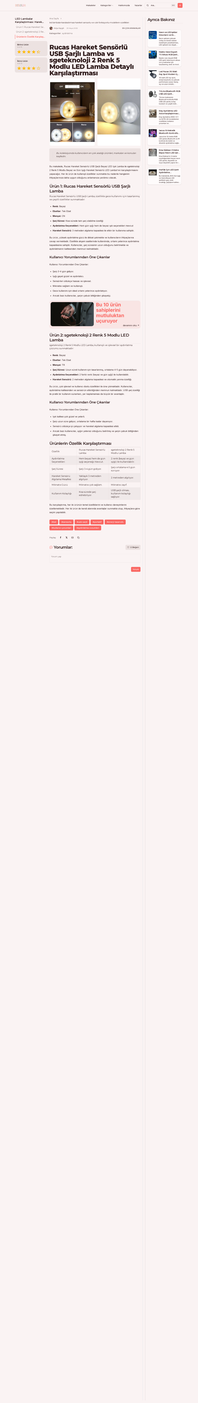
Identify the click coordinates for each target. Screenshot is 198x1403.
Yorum (136, 569)
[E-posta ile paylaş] (72, 537)
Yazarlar (138, 5)
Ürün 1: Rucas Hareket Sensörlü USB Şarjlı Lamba (30, 27)
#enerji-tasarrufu (115, 522)
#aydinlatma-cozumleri (88, 528)
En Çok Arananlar (131, 28)
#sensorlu (66, 522)
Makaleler (91, 5)
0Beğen (134, 547)
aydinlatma (67, 33)
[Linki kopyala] (78, 537)
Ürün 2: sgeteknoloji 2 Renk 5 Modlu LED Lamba (30, 32)
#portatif (97, 522)
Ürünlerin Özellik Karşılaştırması (30, 37)
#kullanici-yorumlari (61, 528)
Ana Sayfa (54, 18)
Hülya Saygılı (59, 28)
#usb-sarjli (82, 522)
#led (54, 522)
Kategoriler (105, 5)
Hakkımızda (124, 5)
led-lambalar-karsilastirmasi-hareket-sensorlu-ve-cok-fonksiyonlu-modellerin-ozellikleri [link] (89, 22)
